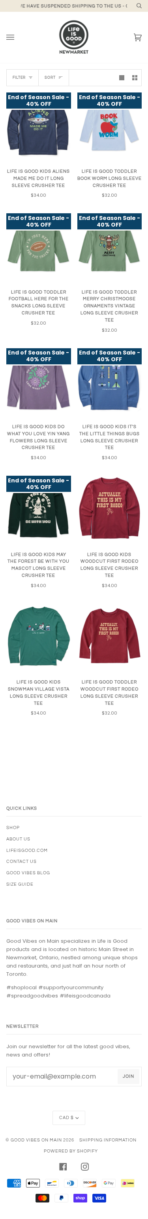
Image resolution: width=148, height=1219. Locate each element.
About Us (18, 839)
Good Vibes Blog (28, 873)
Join (128, 1076)
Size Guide (20, 884)
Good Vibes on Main (36, 1140)
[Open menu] (18, 37)
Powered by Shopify (71, 1151)
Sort (50, 77)
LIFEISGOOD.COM (27, 850)
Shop (13, 828)
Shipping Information (108, 1140)
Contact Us (21, 861)
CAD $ (66, 1118)
